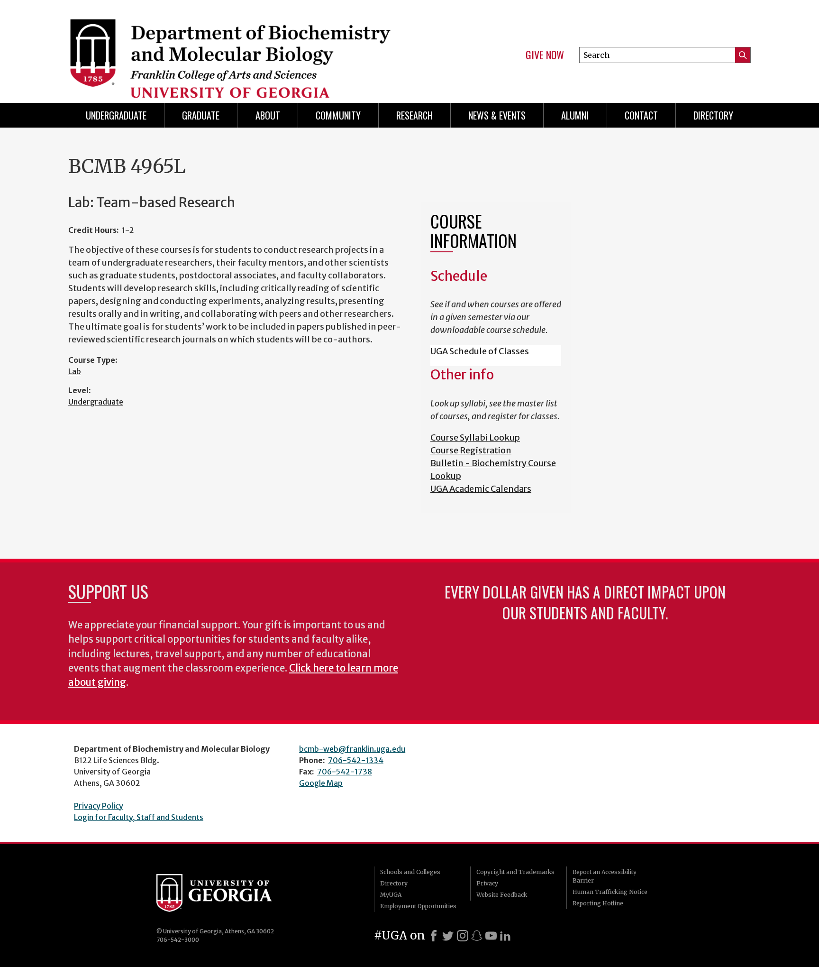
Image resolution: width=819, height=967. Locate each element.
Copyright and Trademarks (515, 871)
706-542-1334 (355, 760)
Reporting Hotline (598, 903)
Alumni (575, 115)
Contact (641, 115)
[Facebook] (433, 935)
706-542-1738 (344, 771)
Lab (74, 371)
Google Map (321, 783)
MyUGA (390, 894)
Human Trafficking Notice (610, 891)
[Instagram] (462, 935)
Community (338, 115)
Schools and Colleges (410, 871)
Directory (713, 115)
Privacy (487, 883)
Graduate (200, 115)
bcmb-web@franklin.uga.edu (352, 749)
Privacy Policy (98, 805)
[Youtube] (491, 935)
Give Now (545, 55)
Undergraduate (116, 115)
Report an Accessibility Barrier (605, 876)
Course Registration (470, 450)
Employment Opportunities (418, 906)
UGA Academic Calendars (480, 488)
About (267, 115)
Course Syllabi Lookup (475, 437)
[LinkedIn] (505, 935)
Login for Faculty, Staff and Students (138, 817)
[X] (448, 935)
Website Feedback (501, 894)
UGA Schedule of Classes (479, 351)
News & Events (497, 115)
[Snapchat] (476, 935)
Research (414, 115)
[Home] (234, 47)
